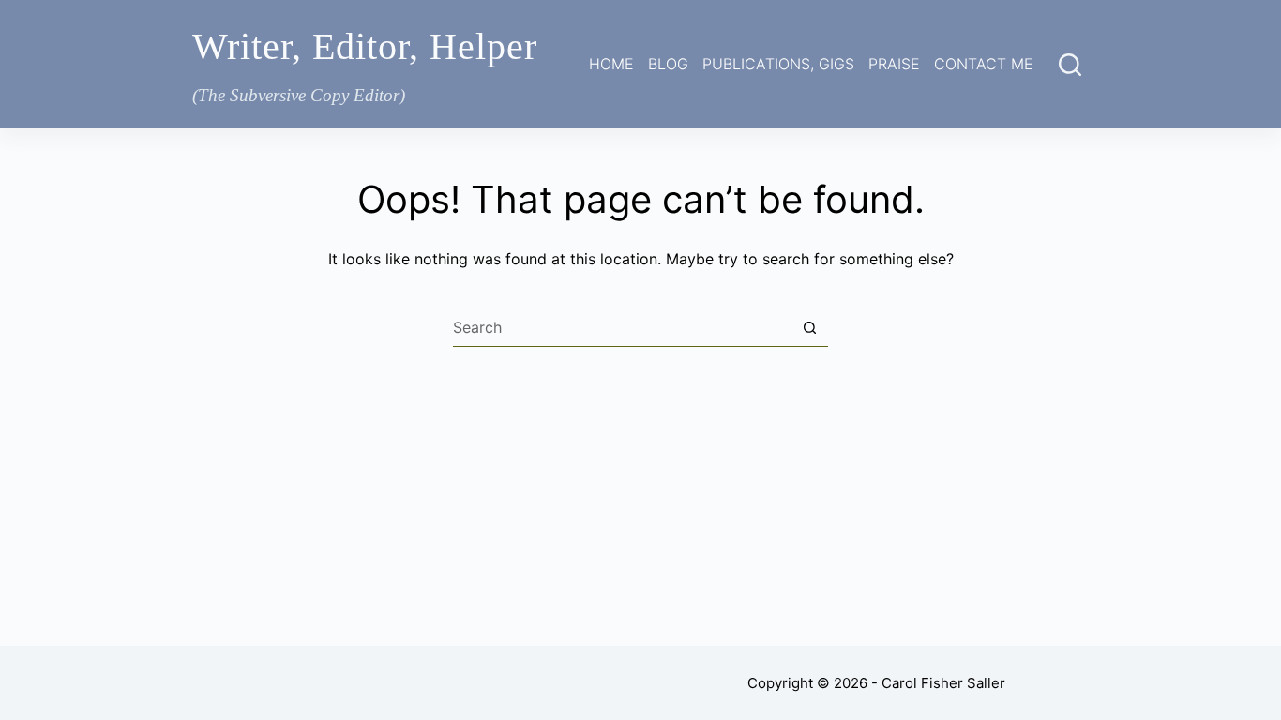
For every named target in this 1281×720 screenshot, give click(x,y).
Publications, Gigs (778, 63)
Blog (668, 63)
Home (611, 63)
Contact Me (983, 63)
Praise (894, 63)
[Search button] (809, 328)
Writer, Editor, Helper (364, 46)
